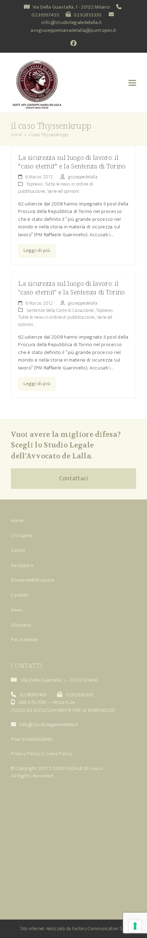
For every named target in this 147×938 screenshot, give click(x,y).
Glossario (21, 625)
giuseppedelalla (82, 177)
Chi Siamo (21, 535)
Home (17, 520)
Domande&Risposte (32, 580)
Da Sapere (22, 565)
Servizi (18, 550)
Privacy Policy (25, 753)
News (17, 610)
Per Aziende (24, 639)
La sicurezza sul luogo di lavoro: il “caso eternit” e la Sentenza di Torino (71, 161)
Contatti (19, 595)
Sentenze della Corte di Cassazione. (60, 310)
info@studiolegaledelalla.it (71, 22)
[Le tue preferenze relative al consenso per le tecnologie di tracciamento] (135, 926)
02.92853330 (88, 15)
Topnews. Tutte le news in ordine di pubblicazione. (65, 313)
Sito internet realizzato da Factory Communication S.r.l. (74, 929)
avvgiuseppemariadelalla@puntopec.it (73, 30)
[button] (132, 83)
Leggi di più (37, 250)
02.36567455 (45, 15)
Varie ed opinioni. (64, 191)
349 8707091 (32, 702)
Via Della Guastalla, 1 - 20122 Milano (71, 7)
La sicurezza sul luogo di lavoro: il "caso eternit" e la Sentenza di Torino (71, 287)
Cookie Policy (57, 753)
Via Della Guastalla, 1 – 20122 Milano (59, 680)
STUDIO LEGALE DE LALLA (76, 768)
